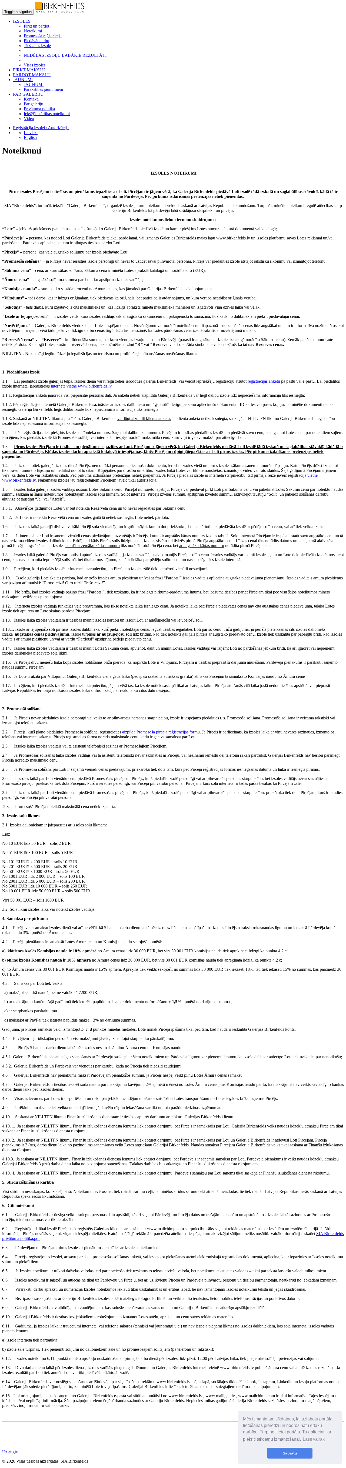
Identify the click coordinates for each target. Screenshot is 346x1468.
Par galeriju (33, 104)
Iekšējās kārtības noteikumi (47, 113)
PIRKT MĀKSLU (29, 70)
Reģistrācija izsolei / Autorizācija (41, 127)
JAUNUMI (34, 84)
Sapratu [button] (290, 1453)
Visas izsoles (34, 65)
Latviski (31, 132)
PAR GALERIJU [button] (28, 94)
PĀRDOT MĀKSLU (32, 74)
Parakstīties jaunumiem (43, 89)
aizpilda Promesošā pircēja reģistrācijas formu (160, 732)
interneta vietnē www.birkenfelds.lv (81, 386)
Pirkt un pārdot (36, 26)
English (30, 137)
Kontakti (31, 99)
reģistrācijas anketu (264, 381)
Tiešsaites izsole (37, 45)
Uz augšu (10, 1452)
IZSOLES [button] (22, 21)
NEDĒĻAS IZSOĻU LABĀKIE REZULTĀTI (65, 55)
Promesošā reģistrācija (43, 36)
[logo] (60, 11)
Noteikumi (33, 31)
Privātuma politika (39, 108)
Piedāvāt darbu (36, 40)
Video (29, 118)
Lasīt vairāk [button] (314, 1439)
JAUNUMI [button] (23, 79)
